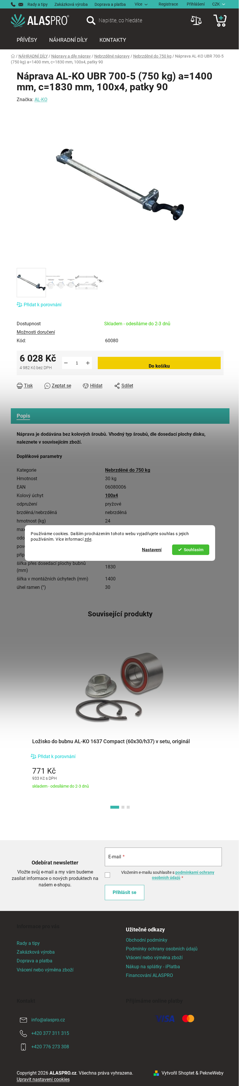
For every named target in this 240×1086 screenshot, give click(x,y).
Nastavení (152, 549)
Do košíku (159, 366)
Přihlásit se (124, 892)
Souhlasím (193, 549)
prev (21, 727)
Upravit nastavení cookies (43, 1079)
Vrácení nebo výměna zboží (45, 970)
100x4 (111, 495)
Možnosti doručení (36, 332)
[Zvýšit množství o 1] (88, 363)
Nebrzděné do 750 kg (127, 470)
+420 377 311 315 (50, 1033)
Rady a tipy (38, 4)
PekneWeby (212, 1073)
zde (88, 539)
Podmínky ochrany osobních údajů (162, 949)
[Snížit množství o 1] (66, 363)
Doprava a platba (110, 4)
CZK (216, 4)
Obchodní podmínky (146, 940)
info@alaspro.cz (48, 1020)
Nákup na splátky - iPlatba (153, 966)
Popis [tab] (23, 416)
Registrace (168, 4)
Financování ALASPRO (149, 975)
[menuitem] (27, 40)
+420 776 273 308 (50, 1046)
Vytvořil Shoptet (178, 1073)
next (219, 727)
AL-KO (41, 99)
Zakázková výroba (71, 4)
